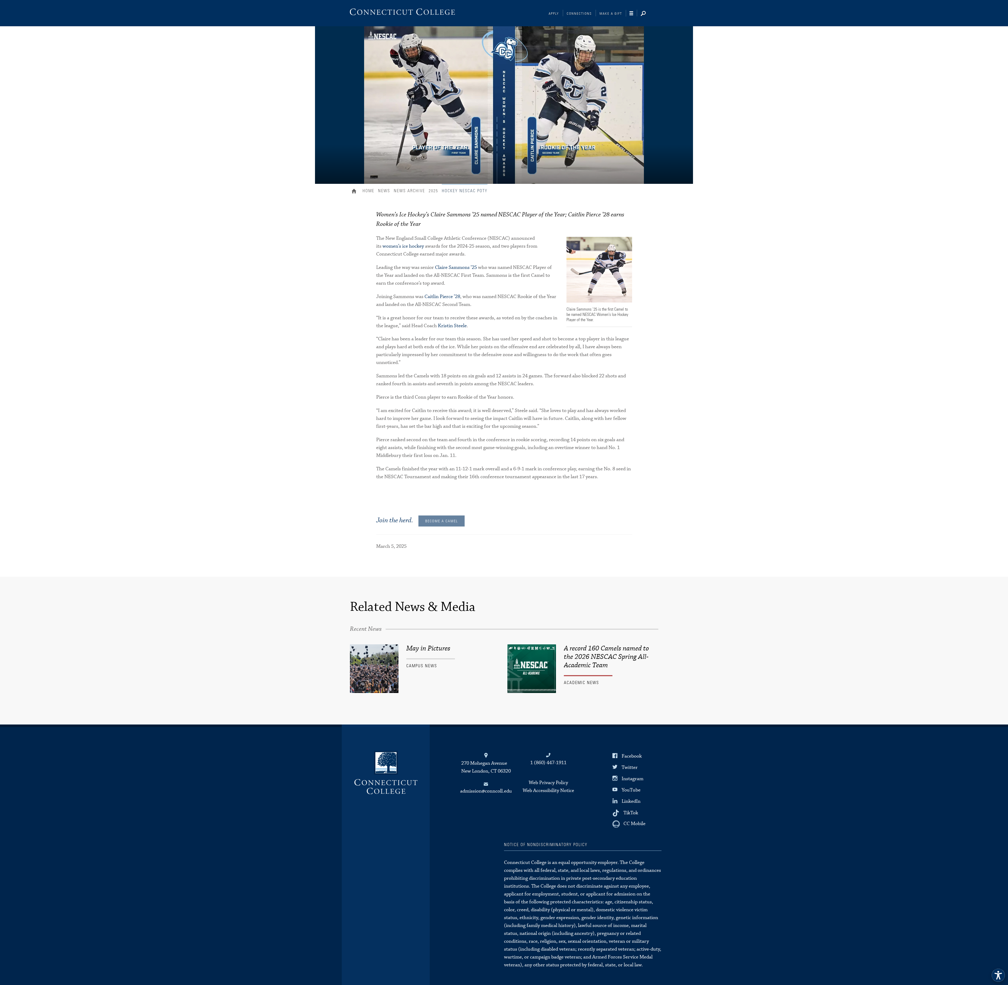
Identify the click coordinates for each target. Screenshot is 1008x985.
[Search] (647, 14)
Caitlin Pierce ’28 (442, 296)
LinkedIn (631, 801)
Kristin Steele (452, 325)
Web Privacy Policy (548, 782)
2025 (433, 191)
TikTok (630, 812)
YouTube (631, 790)
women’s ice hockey (403, 246)
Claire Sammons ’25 (456, 267)
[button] (998, 975)
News (384, 191)
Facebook (632, 756)
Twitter (630, 767)
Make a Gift (611, 13)
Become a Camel (441, 521)
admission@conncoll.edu (486, 791)
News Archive (409, 191)
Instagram (632, 778)
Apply (554, 13)
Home (355, 192)
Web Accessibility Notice (548, 790)
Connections (579, 13)
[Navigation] (633, 13)
